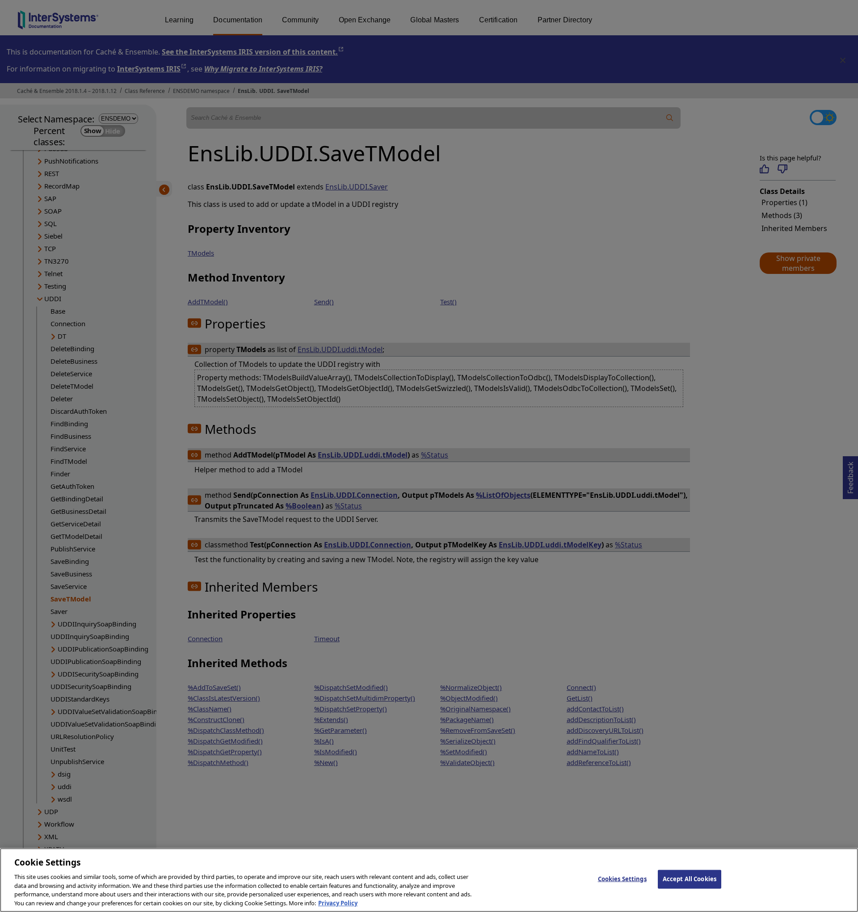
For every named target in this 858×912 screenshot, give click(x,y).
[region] (429, 880)
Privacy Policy (338, 903)
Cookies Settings (622, 879)
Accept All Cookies (689, 879)
